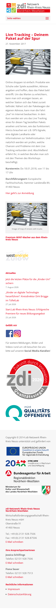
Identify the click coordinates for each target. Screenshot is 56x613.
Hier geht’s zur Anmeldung (20, 193)
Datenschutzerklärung (19, 594)
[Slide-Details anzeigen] (17, 255)
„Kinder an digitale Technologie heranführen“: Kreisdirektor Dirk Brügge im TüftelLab (27, 296)
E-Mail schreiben (14, 541)
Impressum (14, 589)
